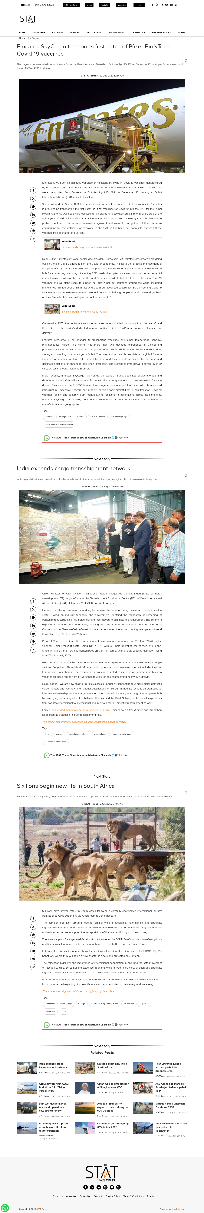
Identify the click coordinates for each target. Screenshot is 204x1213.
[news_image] (27, 1067)
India (47, 734)
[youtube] (166, 4)
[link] (33, 239)
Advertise (71, 1196)
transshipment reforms (78, 734)
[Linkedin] (33, 215)
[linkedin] (162, 4)
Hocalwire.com (178, 1209)
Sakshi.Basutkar (46, 1136)
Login (139, 5)
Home (22, 32)
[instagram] (171, 4)
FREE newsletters (71, 5)
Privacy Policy (112, 1196)
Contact (98, 1196)
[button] (102, 60)
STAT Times (44, 1073)
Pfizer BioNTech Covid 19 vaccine (59, 424)
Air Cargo (33, 38)
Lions (64, 1011)
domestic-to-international (55, 742)
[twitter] (157, 4)
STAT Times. (42, 1209)
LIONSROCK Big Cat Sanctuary (104, 1003)
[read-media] (52, 247)
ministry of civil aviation (122, 734)
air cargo (49, 416)
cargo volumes (100, 734)
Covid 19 (80, 416)
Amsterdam (50, 1011)
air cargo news (65, 416)
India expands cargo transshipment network (87, 247)
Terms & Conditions (133, 1196)
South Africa (129, 1003)
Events (89, 5)
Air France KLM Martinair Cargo (58, 1003)
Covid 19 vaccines (98, 416)
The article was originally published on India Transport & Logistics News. (84, 721)
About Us (58, 1196)
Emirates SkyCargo (119, 416)
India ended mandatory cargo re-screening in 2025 (80, 710)
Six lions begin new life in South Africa (84, 311)
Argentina (144, 1003)
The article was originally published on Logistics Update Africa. (78, 991)
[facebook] (152, 4)
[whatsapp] (33, 207)
